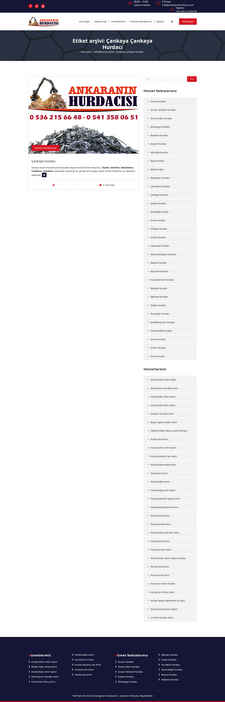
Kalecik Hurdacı (158, 262)
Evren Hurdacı (157, 220)
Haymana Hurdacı (159, 245)
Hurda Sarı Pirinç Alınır (162, 592)
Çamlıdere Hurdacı (160, 186)
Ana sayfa (86, 51)
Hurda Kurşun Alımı (160, 549)
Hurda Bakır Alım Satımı (163, 396)
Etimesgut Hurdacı (160, 126)
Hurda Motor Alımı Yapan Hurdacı (168, 558)
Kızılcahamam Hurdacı (162, 279)
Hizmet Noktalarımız (141, 21)
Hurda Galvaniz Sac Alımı (163, 456)
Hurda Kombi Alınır (160, 524)
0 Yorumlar (109, 184)
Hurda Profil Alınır (160, 575)
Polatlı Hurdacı (158, 305)
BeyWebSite (146, 695)
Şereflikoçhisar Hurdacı (162, 322)
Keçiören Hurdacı (159, 271)
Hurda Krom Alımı (160, 541)
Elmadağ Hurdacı (159, 211)
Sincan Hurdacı (158, 101)
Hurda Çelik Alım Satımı (162, 405)
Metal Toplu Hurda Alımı (44, 666)
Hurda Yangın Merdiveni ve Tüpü (167, 600)
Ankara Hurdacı (126, 676)
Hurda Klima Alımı (160, 515)
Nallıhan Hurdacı (159, 296)
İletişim (160, 21)
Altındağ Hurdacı (159, 152)
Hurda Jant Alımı (159, 473)
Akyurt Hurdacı (158, 143)
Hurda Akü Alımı (159, 439)
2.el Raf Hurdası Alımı (161, 617)
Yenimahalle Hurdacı (161, 330)
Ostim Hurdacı (158, 347)
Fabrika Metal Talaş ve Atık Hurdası (168, 430)
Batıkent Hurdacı (159, 135)
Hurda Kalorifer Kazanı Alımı (165, 498)
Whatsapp (187, 21)
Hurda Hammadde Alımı (163, 464)
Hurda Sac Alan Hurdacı (162, 583)
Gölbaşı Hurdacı (158, 228)
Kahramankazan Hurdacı (163, 254)
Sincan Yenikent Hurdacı (163, 109)
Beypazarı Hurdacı (160, 177)
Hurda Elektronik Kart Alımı (164, 532)
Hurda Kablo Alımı (160, 481)
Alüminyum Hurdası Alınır (164, 388)
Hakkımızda (100, 21)
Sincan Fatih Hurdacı (161, 118)
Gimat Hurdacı (158, 339)
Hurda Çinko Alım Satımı (163, 447)
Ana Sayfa (84, 21)
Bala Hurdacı (157, 169)
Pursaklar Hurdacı (159, 313)
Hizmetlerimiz (118, 21)
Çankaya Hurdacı (44, 161)
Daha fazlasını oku (51, 174)
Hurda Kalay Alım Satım (162, 490)
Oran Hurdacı (157, 356)
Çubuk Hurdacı (158, 203)
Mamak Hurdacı (158, 288)
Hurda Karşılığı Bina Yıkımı (164, 507)
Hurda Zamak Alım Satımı (164, 609)
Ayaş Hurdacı (157, 160)
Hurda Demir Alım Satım (163, 379)
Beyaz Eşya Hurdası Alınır (163, 422)
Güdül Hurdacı (158, 237)
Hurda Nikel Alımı (159, 566)
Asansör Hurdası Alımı (162, 413)
